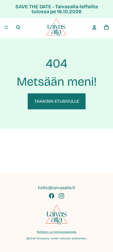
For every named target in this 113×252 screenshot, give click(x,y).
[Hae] (18, 27)
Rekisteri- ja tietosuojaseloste (57, 232)
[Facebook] (51, 196)
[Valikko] (6, 27)
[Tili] (94, 27)
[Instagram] (61, 196)
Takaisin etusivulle (56, 101)
